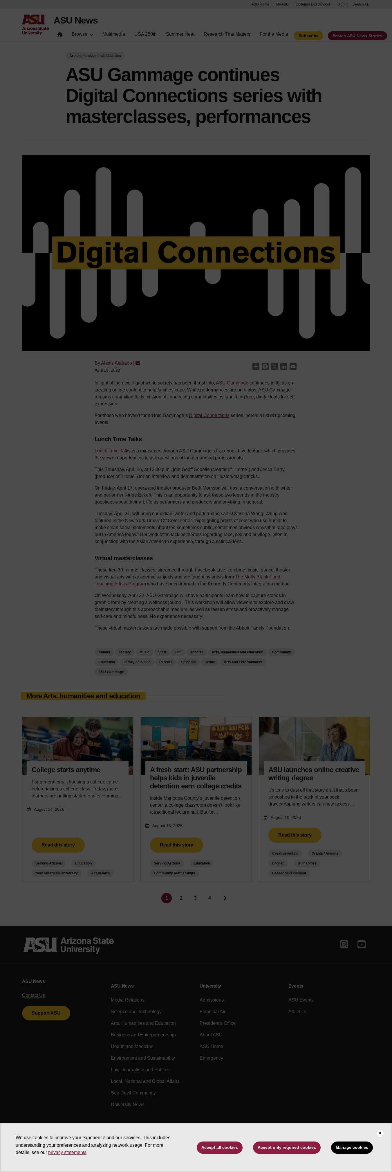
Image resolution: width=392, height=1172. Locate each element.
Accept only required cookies (287, 1147)
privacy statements (67, 1152)
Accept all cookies (219, 1147)
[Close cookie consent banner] (380, 1133)
